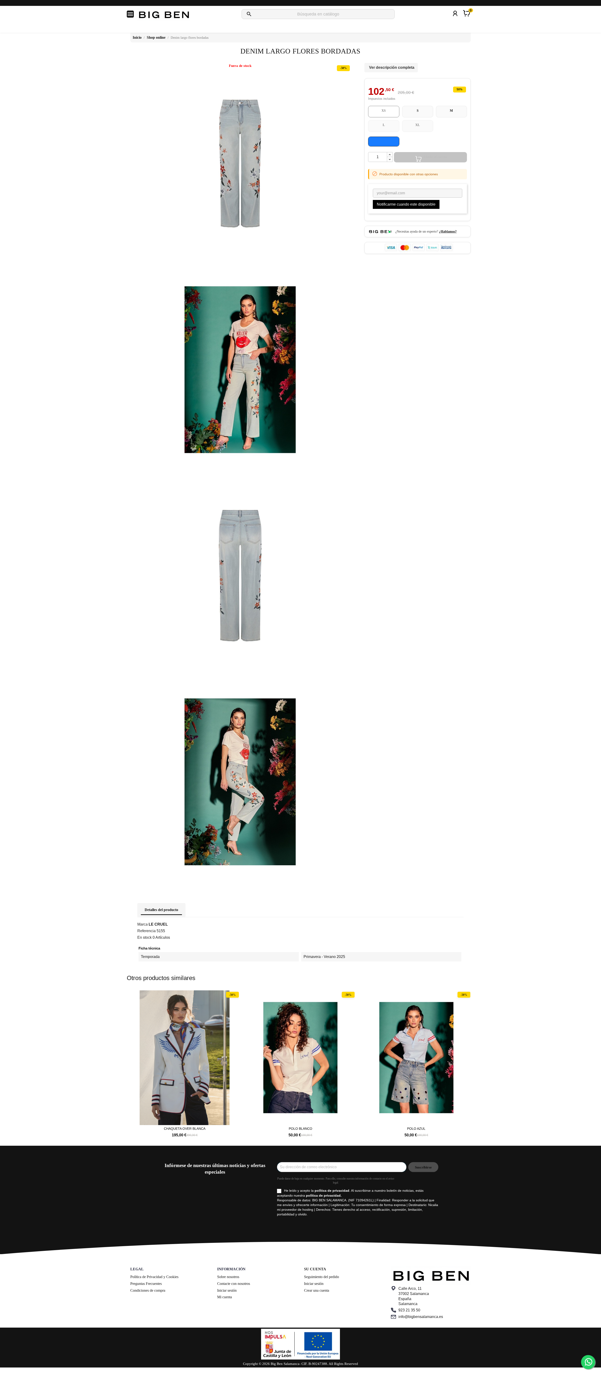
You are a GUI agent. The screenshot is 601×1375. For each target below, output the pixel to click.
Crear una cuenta (316, 1290)
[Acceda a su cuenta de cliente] (455, 20)
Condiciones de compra (147, 1290)
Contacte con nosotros (233, 1284)
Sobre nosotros (228, 1277)
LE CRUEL (158, 924)
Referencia (146, 931)
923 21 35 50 (409, 1310)
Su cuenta (315, 1269)
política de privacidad (332, 1190)
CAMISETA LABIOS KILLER (416, 1128)
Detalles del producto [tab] (161, 910)
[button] (133, 1061)
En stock (144, 937)
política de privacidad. (324, 1195)
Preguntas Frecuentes (146, 1284)
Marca (142, 924)
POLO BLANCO (184, 1128)
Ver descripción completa (391, 67)
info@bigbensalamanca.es (420, 1317)
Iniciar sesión (227, 1290)
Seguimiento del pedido (321, 1277)
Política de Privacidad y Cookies (154, 1277)
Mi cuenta (224, 1297)
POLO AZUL (300, 1128)
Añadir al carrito (435, 157)
